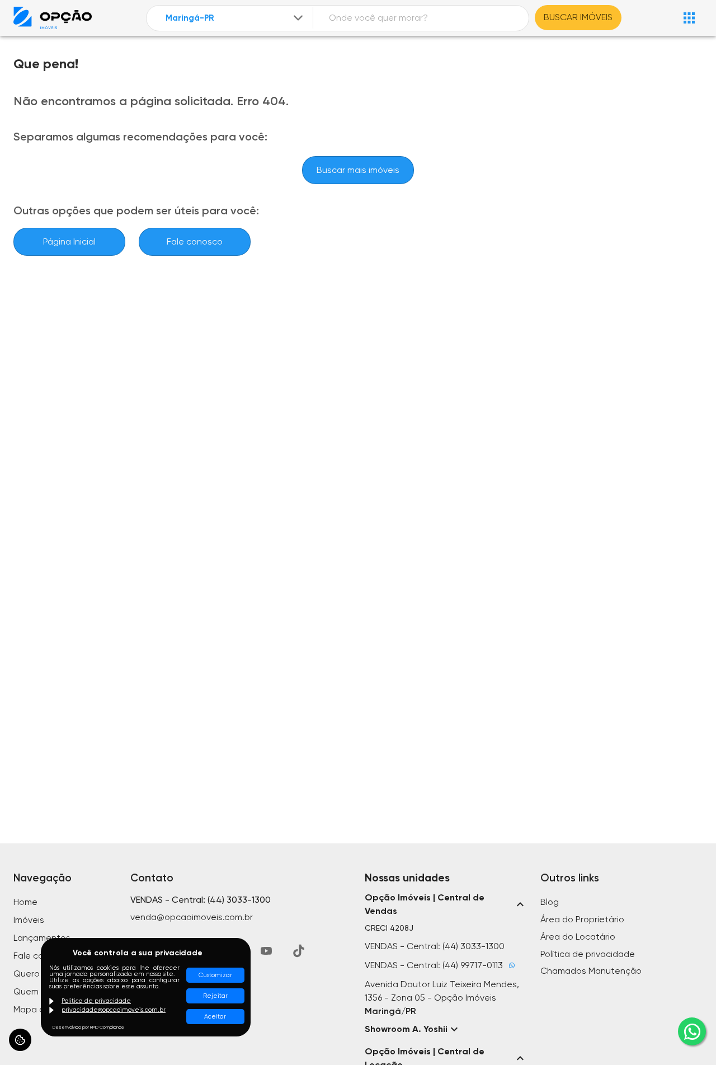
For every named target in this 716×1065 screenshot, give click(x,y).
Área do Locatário (577, 936)
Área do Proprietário (582, 919)
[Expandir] (298, 18)
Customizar (215, 975)
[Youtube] (266, 950)
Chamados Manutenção (591, 970)
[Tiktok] (298, 950)
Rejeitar (215, 996)
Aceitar (215, 1016)
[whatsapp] (692, 1031)
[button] (446, 904)
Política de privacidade (587, 954)
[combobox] (235, 18)
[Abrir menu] (689, 18)
